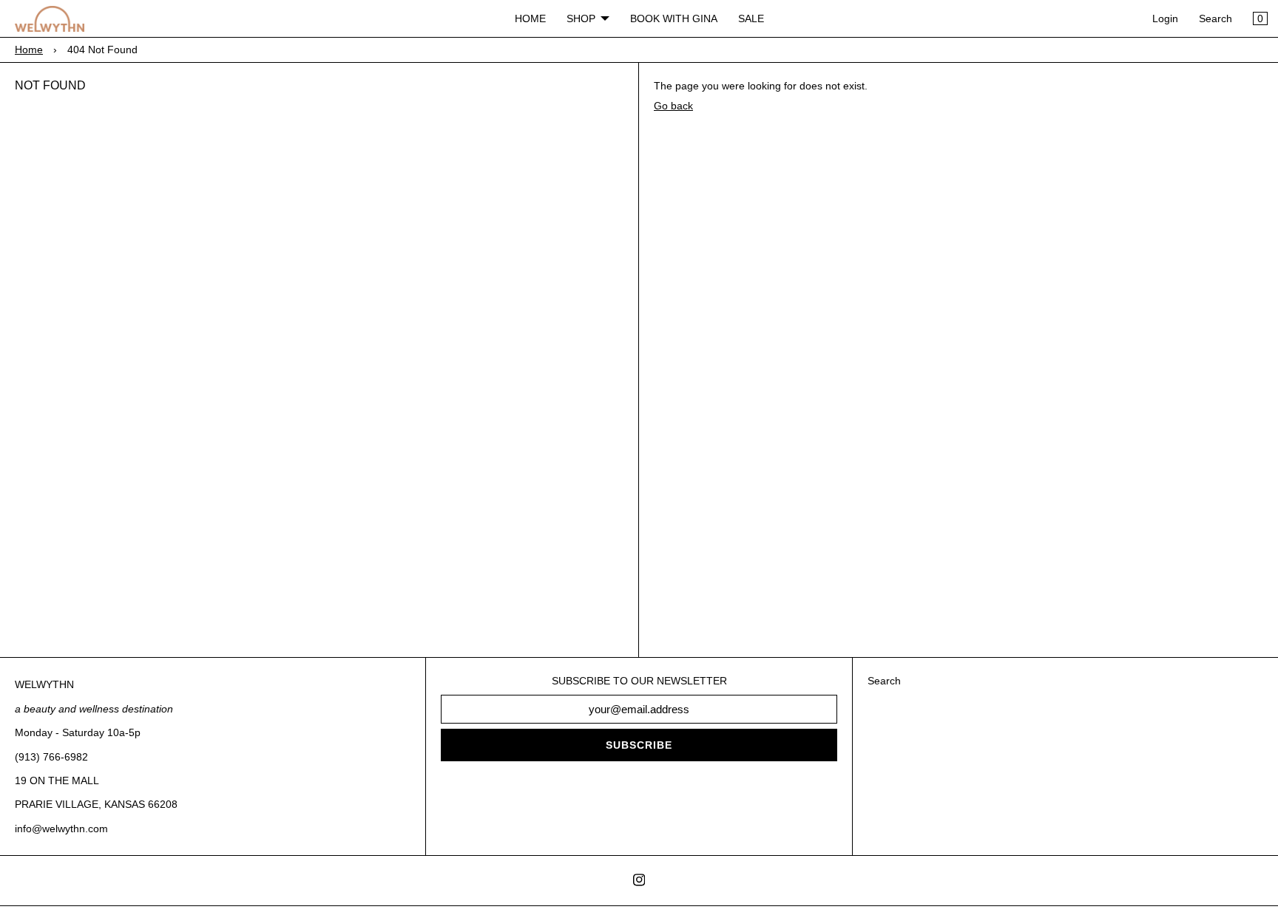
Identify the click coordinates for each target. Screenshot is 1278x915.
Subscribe (639, 745)
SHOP (581, 18)
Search (1215, 18)
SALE (751, 18)
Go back (673, 106)
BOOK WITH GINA (673, 18)
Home (29, 49)
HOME (530, 18)
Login (1165, 18)
